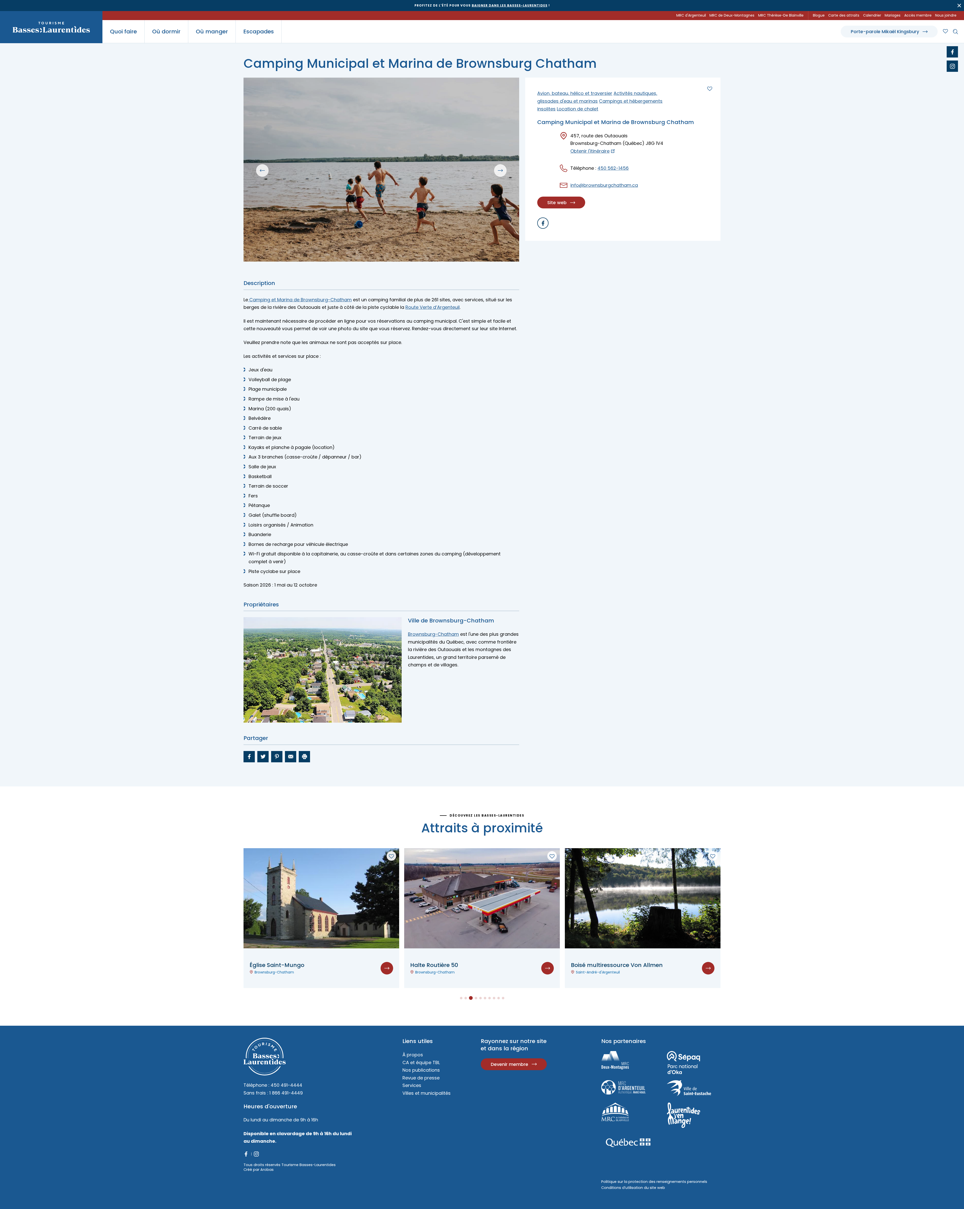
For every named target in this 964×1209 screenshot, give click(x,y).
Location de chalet (577, 109)
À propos (412, 1055)
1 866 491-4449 (286, 1093)
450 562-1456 (613, 168)
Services (411, 1085)
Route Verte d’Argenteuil (432, 307)
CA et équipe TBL (421, 1062)
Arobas (267, 1169)
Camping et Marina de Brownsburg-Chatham (300, 300)
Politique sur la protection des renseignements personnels (654, 1181)
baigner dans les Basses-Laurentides (510, 5)
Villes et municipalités (426, 1093)
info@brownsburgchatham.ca (604, 185)
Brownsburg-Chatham (433, 634)
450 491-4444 (286, 1085)
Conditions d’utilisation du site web (633, 1187)
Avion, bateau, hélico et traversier (574, 93)
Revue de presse (421, 1078)
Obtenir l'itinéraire (590, 151)
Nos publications (421, 1070)
